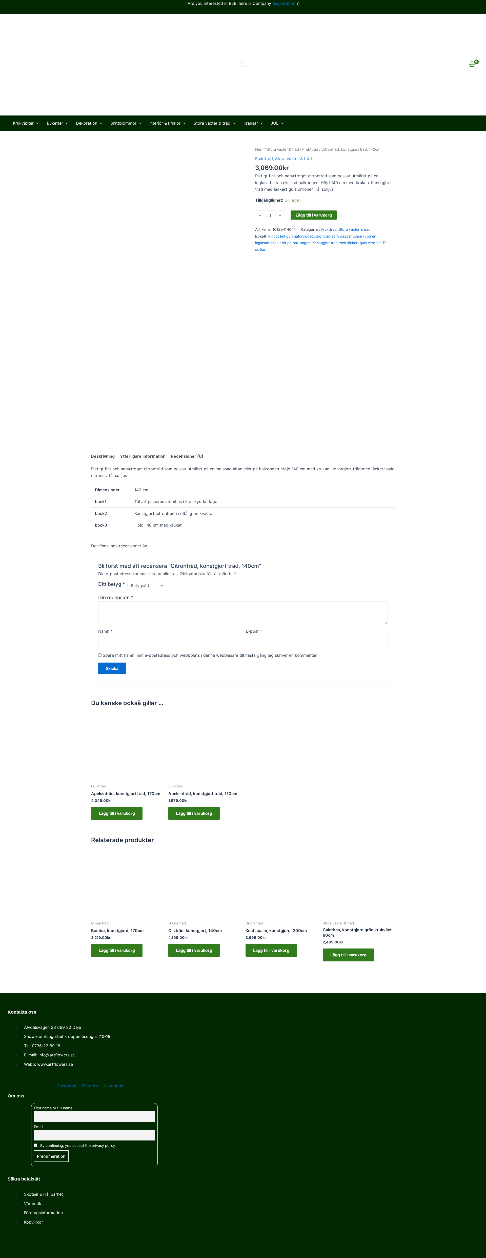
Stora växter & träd (212, 123)
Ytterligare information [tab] (143, 456)
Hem (259, 149)
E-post (254, 631)
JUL (274, 123)
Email (38, 1127)
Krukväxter (23, 123)
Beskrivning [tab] (103, 456)
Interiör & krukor (164, 123)
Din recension (115, 597)
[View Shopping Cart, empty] (472, 65)
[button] (36, 123)
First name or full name (53, 1108)
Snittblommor (123, 123)
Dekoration (86, 123)
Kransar (251, 123)
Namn (105, 631)
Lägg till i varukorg (314, 215)
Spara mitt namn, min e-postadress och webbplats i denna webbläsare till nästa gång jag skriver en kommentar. (210, 655)
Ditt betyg (111, 584)
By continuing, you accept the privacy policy (77, 1145)
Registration (283, 3)
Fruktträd (310, 149)
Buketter (55, 123)
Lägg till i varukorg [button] (117, 813)
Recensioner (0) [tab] (187, 456)
